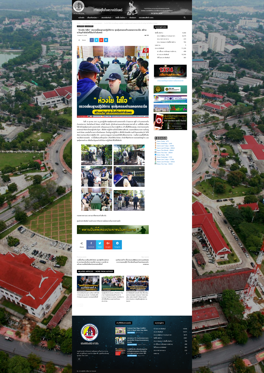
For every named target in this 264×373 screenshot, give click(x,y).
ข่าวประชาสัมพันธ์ (97, 23)
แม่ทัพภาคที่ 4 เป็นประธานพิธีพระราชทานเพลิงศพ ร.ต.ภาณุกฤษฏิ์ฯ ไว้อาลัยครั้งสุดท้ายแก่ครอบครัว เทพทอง (132, 262)
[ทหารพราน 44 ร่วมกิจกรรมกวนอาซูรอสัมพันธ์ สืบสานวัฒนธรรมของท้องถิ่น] (120, 340)
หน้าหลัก (81, 17)
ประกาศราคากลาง (163, 39)
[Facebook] (79, 359)
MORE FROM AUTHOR (104, 271)
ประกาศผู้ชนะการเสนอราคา (166, 36)
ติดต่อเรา (133, 17)
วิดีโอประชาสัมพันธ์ (163, 58)
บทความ (157, 45)
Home (79, 23)
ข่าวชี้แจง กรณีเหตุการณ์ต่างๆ (166, 51)
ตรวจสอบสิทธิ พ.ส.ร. (146, 17)
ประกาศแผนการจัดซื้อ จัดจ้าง (166, 42)
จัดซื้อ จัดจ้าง (120, 17)
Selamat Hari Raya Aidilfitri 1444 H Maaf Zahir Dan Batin (137, 329)
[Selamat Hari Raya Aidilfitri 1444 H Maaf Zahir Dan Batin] (120, 330)
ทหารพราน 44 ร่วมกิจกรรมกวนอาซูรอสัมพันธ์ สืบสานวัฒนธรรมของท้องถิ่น (137, 340)
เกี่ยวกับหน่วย (92, 17)
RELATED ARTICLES (85, 271)
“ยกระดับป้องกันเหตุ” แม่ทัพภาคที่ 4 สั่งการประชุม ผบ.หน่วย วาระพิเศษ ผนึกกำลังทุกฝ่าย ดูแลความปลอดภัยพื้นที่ (88, 295)
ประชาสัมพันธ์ (106, 17)
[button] (184, 18)
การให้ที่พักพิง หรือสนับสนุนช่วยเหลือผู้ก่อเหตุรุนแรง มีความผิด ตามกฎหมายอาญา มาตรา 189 (137, 351)
